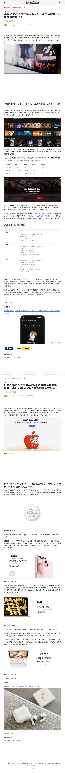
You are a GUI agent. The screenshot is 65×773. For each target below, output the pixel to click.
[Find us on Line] (33, 769)
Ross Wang (11, 25)
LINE (59, 29)
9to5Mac (11, 302)
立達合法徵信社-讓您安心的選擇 (13, 357)
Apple (8, 382)
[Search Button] (60, 2)
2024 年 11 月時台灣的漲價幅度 (42, 216)
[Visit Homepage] (32, 2)
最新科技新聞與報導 (12, 7)
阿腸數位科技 (35, 765)
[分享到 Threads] (56, 29)
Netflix (9, 11)
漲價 (17, 11)
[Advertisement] (32, 363)
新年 (14, 11)
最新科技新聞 (21, 7)
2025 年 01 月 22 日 (21, 25)
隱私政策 (51, 763)
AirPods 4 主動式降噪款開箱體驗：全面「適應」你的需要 (22, 686)
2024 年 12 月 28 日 (21, 396)
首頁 (5, 7)
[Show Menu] (4, 2)
